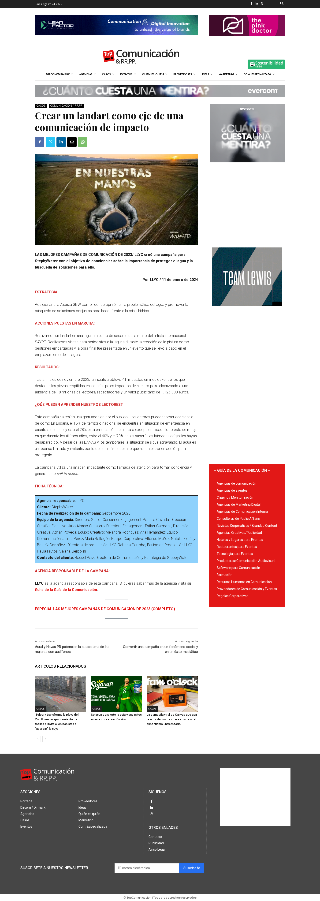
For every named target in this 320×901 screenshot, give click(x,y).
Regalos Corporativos (232, 596)
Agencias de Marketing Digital (238, 504)
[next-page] (45, 739)
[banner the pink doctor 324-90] (247, 39)
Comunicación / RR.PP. (66, 105)
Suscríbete (191, 868)
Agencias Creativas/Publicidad (239, 533)
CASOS (40, 105)
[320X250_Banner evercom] (247, 166)
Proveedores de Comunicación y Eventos (247, 589)
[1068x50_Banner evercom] (160, 100)
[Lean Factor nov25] (116, 39)
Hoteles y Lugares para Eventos (240, 540)
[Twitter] (262, 4)
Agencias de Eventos (232, 490)
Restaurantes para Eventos (237, 547)
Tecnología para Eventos (235, 554)
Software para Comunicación (238, 568)
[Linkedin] (256, 4)
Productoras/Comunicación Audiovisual (246, 561)
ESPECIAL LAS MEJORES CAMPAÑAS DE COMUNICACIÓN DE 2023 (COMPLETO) (105, 609)
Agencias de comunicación (236, 483)
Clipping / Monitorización (235, 497)
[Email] (72, 142)
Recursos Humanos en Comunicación (244, 582)
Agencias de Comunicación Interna (242, 511)
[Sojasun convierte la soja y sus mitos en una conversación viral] (116, 694)
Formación (224, 575)
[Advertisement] (247, 203)
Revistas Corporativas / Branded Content (247, 525)
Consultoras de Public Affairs (238, 518)
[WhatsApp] (82, 142)
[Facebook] (251, 4)
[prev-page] (38, 739)
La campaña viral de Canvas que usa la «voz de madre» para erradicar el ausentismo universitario (172, 719)
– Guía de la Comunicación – (242, 470)
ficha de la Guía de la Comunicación (66, 589)
